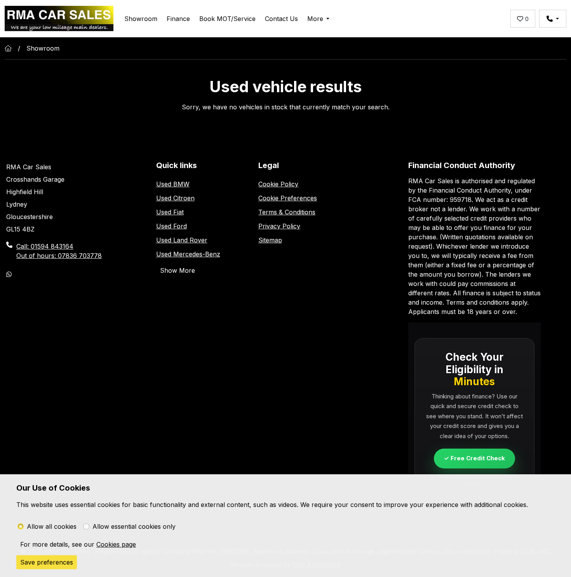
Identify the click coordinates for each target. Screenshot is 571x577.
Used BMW (173, 184)
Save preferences (46, 562)
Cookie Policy (278, 184)
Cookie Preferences (287, 198)
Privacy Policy (279, 226)
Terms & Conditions (286, 212)
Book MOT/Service (227, 19)
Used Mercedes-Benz (188, 254)
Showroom (140, 19)
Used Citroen (175, 198)
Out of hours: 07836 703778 (59, 256)
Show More (177, 270)
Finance (178, 19)
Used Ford (171, 226)
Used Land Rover (181, 240)
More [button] (315, 19)
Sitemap (270, 240)
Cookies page (116, 544)
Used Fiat (170, 212)
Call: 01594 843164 (44, 246)
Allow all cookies (52, 526)
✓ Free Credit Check (474, 458)
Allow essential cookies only (134, 526)
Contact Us (281, 19)
